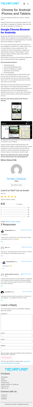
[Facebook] (16, 397)
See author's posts (16, 185)
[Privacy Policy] (16, 382)
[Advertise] (16, 381)
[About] (16, 379)
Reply (2, 241)
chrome (13, 221)
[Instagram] (16, 399)
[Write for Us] (16, 388)
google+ (18, 221)
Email (3, 339)
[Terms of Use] (16, 386)
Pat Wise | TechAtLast (16, 178)
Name (3, 333)
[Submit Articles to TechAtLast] (16, 384)
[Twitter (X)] (16, 395)
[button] (23, 3)
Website (3, 345)
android (8, 221)
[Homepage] (16, 377)
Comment (4, 313)
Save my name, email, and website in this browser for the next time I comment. (16, 353)
